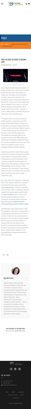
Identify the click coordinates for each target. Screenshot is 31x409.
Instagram (15, 369)
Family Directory (13, 395)
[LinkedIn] (26, 278)
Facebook (11, 369)
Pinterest (19, 369)
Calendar (21, 392)
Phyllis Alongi (5, 166)
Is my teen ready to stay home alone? (15, 328)
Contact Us (16, 398)
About (13, 392)
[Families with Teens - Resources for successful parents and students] (15, 3)
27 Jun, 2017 (11, 331)
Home (6, 392)
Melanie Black (7, 65)
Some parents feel (8, 187)
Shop (22, 395)
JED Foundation (9, 194)
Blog (6, 44)
